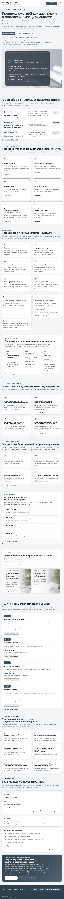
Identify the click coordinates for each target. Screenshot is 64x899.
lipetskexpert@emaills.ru (13, 804)
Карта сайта (23, 889)
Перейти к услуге (8, 33)
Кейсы (9, 889)
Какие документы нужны (25, 33)
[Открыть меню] (60, 3)
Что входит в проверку (9, 485)
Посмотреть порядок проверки (12, 292)
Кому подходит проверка (10, 140)
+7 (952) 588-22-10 (51, 3)
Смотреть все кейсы (12, 565)
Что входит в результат (12, 374)
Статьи (4, 889)
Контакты (15, 889)
